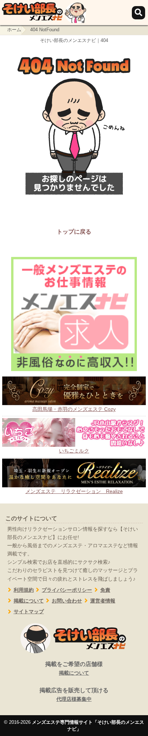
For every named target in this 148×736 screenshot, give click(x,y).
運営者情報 (102, 601)
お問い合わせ (67, 601)
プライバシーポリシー (67, 590)
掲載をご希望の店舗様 (74, 668)
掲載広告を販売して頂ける (74, 694)
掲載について (29, 601)
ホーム (14, 29)
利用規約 (24, 590)
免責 (105, 590)
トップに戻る (74, 232)
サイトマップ (29, 611)
